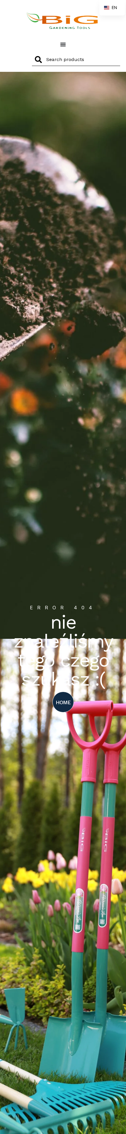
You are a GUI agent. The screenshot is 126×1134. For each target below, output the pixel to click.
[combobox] (76, 59)
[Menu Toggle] (63, 44)
